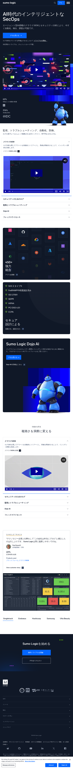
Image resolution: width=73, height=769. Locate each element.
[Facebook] (65, 748)
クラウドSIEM (24, 560)
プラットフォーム (12, 560)
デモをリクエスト (36, 661)
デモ (60, 3)
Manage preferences (8, 765)
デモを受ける (14, 35)
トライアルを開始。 (40, 41)
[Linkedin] (42, 748)
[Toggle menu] (68, 3)
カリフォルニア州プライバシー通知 (52, 741)
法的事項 (5, 741)
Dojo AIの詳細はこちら (14, 364)
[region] (36, 763)
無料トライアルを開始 (35, 652)
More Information (30, 761)
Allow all (51, 765)
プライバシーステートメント (16, 741)
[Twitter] (54, 748)
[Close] (70, 760)
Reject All (64, 765)
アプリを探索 (9, 275)
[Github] (8, 748)
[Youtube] (31, 748)
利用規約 (27, 741)
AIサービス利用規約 (36, 741)
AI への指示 (66, 741)
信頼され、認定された (13, 329)
